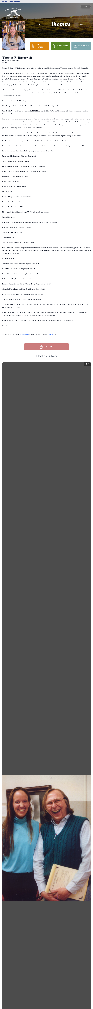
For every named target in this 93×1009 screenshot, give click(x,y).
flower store (51, 334)
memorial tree (24, 334)
